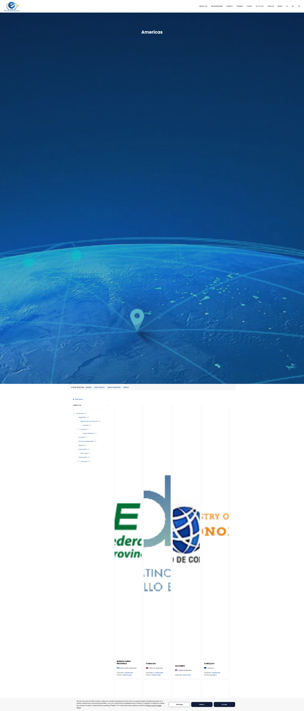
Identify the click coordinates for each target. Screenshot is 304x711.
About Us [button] (203, 6)
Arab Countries (114, 387)
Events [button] (230, 6)
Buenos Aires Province (124, 662)
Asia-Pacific (99, 387)
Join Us (270, 6)
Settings (179, 704)
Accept (224, 704)
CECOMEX (180, 666)
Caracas (151, 663)
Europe (88, 387)
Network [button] (260, 6)
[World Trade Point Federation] (12, 6)
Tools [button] (249, 6)
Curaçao (209, 663)
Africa (126, 387)
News (280, 6)
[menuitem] (203, 6)
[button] (299, 6)
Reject (201, 704)
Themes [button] (239, 6)
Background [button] (217, 6)
